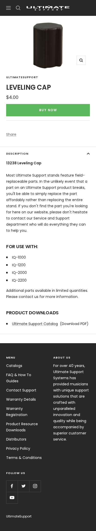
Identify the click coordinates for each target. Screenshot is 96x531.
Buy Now (48, 110)
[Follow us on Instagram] (35, 486)
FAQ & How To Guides (18, 378)
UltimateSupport (22, 77)
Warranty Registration (16, 411)
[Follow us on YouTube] (12, 497)
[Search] (18, 8)
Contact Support (21, 390)
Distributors (16, 439)
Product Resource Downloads (22, 427)
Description (17, 154)
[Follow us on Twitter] (23, 486)
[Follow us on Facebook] (12, 486)
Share (11, 134)
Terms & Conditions (24, 457)
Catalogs (14, 365)
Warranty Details (21, 399)
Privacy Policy (18, 448)
